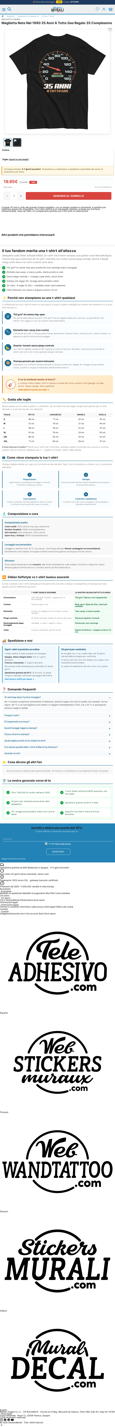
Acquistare (6, 891)
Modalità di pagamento (34, 893)
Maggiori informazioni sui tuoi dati (13, 859)
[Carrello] (111, 9)
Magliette (11, 16)
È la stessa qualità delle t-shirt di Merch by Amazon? (31, 747)
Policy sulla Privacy (63, 843)
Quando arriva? (12, 753)
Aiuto (41, 913)
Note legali (49, 906)
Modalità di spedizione (11, 893)
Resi (48, 893)
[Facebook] (5, 1420)
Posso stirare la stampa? (17, 734)
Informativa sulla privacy (32, 906)
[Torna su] (1, 1425)
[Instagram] (2, 1420)
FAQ (52, 893)
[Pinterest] (9, 1420)
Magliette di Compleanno (28, 16)
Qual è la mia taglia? (19, 159)
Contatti (5, 911)
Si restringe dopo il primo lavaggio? (22, 697)
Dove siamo (39, 900)
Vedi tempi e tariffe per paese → (19, 679)
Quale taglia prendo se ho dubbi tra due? (25, 740)
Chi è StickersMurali (9, 900)
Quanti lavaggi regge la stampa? (20, 728)
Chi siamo (5, 898)
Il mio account (31, 913)
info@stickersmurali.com (12, 913)
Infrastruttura (26, 900)
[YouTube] (12, 1420)
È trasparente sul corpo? (17, 721)
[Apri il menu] (5, 9)
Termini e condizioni (9, 906)
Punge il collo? (11, 715)
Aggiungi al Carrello (68, 195)
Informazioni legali (10, 905)
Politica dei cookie (64, 906)
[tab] (8, 142)
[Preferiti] (97, 9)
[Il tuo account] (104, 9)
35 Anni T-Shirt (48, 16)
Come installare (62, 893)
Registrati (58, 851)
